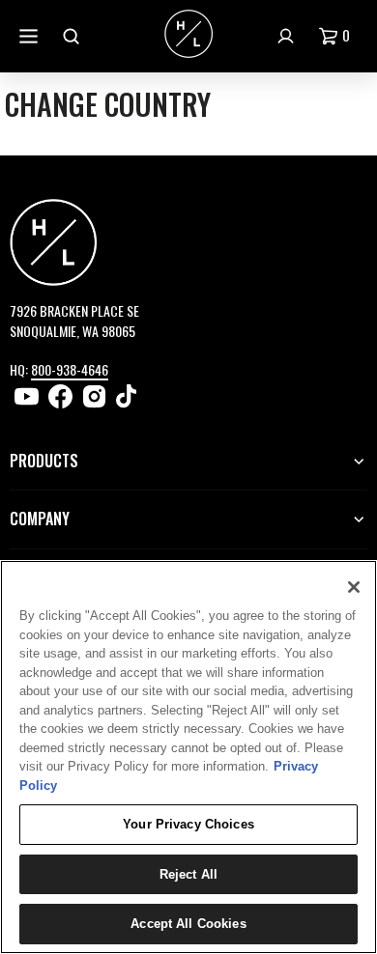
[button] (338, 36)
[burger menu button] (31, 36)
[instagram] (94, 396)
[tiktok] (128, 396)
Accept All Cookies (188, 923)
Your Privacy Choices (188, 824)
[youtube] (26, 396)
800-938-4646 (69, 369)
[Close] (354, 587)
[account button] (288, 36)
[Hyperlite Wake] (188, 36)
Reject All (189, 874)
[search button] (73, 36)
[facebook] (60, 396)
